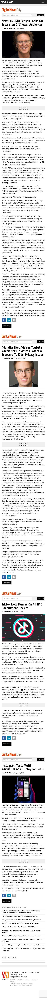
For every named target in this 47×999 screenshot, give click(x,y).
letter (30, 562)
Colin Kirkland (8, 612)
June (5, 527)
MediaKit (24, 972)
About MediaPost (15, 972)
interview (23, 416)
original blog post (13, 851)
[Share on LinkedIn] (9, 320)
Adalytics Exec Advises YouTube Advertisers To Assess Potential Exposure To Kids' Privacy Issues (21, 912)
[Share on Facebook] (4, 320)
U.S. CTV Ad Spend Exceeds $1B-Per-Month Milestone (20, 923)
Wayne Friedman (9, 28)
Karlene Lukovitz (9, 358)
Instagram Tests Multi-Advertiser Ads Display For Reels (21, 920)
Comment (6, 326)
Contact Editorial (34, 972)
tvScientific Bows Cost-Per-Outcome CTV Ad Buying (20, 927)
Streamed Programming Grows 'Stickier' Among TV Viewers (22, 945)
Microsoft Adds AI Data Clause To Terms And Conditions (21, 936)
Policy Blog (14, 455)
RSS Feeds (13, 974)
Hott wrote (29, 818)
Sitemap (20, 974)
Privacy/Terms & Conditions (18, 977)
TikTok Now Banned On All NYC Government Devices (20, 916)
